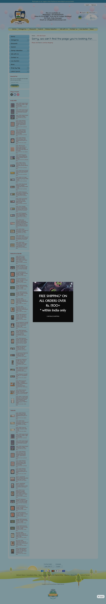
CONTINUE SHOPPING (53, 316)
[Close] (71, 283)
